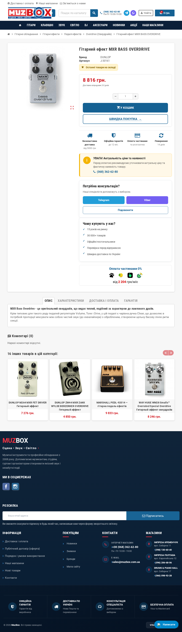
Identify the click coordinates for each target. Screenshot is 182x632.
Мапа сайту (73, 566)
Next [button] (171, 352)
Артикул (84, 60)
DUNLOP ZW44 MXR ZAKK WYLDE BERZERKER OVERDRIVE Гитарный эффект (70, 406)
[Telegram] (126, 13)
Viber (147, 200)
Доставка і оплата (20, 3)
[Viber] (133, 13)
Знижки (71, 551)
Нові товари (12, 570)
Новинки (72, 543)
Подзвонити (125, 210)
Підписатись (154, 516)
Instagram (16, 487)
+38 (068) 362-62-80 (125, 547)
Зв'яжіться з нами (74, 3)
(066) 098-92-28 (163, 575)
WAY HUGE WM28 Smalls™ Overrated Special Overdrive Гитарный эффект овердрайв (154, 406)
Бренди (71, 559)
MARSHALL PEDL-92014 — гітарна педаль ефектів (112, 404)
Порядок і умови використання (25, 556)
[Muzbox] (29, 12)
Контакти (11, 577)
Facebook (6, 487)
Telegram (103, 200)
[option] (28, 390)
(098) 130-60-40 (163, 549)
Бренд (83, 57)
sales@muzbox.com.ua (126, 562)
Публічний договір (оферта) (22, 548)
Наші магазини (47, 3)
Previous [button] (165, 352)
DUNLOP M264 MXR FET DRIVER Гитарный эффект (28, 404)
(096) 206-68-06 (163, 562)
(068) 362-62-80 (111, 11)
